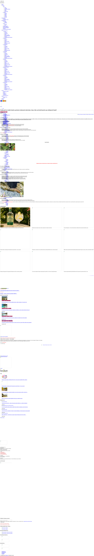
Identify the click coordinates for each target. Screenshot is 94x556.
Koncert (6, 17)
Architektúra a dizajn (5, 91)
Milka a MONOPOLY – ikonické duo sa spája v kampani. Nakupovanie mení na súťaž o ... (14, 414)
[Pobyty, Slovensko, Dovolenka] (81, 114)
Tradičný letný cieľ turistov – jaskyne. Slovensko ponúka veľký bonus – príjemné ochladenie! (14, 403)
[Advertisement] (47, 156)
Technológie (4, 94)
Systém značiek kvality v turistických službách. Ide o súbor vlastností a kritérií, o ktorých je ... (15, 392)
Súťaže (3, 98)
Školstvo (4, 28)
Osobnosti (4, 18)
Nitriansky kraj (5, 157)
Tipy (3, 6)
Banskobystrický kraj (6, 67)
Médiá (2, 96)
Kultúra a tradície (7, 41)
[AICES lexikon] (2, 417)
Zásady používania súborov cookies (4, 524)
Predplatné (3, 553)
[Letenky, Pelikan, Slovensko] (90, 114)
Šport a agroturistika (6, 27)
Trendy (3, 90)
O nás (2, 4)
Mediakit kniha (4, 552)
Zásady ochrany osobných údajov (4, 523)
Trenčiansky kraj (5, 44)
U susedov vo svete (5, 19)
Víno (5, 25)
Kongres (4, 93)
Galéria (7, 137)
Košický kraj (4, 75)
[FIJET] (1, 368)
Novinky (6, 308)
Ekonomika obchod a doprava (7, 29)
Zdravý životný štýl (5, 95)
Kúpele (5, 42)
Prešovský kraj (5, 82)
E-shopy (3, 99)
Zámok (5, 10)
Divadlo (6, 14)
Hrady (5, 115)
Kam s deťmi (6, 11)
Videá (4, 97)
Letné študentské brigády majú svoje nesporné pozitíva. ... (10, 290)
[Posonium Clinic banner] (3, 356)
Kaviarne (6, 24)
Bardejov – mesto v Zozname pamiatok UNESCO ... (8, 293)
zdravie (8, 288)
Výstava (6, 13)
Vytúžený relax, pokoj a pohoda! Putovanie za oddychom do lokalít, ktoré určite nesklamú (14, 317)
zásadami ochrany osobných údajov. (28, 521)
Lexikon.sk (6, 555)
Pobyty (6, 117)
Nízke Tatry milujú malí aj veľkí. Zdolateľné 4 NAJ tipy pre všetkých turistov (12, 398)
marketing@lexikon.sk (3, 453)
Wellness (6, 22)
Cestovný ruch (3, 20)
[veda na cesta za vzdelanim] (4, 336)
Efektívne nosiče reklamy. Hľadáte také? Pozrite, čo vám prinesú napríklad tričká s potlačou (14, 379)
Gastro (4, 23)
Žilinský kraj (11, 316)
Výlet (5, 7)
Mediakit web (4, 551)
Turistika (6, 8)
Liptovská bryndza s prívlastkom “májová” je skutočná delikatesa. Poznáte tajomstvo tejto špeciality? (16, 410)
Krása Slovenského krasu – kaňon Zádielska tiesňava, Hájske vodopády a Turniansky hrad (14, 302)
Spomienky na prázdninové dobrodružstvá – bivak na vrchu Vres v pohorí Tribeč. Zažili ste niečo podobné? (16, 322)
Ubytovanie (4, 21)
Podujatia (4, 12)
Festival (6, 16)
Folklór (5, 15)
